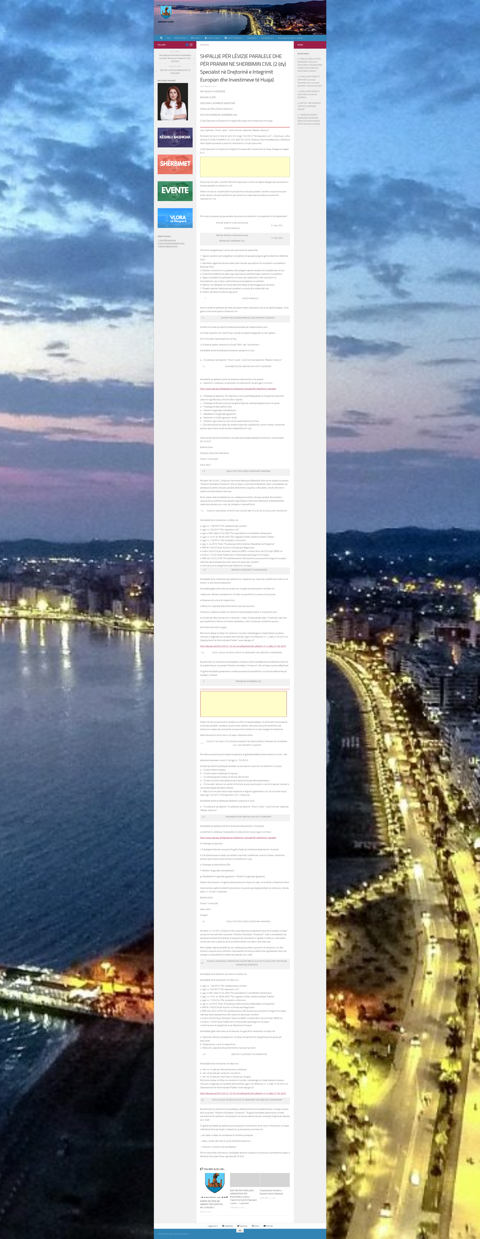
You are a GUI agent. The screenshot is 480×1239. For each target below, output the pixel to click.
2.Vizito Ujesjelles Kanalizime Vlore (171, 243)
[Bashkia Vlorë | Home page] (166, 14)
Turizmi (196, 38)
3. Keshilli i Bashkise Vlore (167, 246)
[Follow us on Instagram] (191, 44)
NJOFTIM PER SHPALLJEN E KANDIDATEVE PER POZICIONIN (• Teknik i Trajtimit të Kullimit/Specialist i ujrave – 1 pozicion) (243, 1196)
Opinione (243, 1226)
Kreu (168, 38)
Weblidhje (228, 1226)
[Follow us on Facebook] (187, 44)
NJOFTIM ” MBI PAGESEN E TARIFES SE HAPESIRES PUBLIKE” (309, 106)
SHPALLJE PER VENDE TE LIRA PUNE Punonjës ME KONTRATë (309, 94)
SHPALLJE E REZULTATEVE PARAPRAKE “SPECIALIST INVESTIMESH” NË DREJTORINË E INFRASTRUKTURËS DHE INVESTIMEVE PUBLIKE (310, 65)
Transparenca (266, 38)
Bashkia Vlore (180, 38)
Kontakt (269, 1226)
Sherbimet (251, 38)
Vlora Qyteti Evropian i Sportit (290, 38)
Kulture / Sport (213, 38)
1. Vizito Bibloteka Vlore (167, 240)
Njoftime (204, 45)
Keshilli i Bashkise (234, 38)
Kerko (256, 1226)
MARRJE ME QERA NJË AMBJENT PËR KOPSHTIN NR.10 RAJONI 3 (211, 1204)
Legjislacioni (212, 1226)
